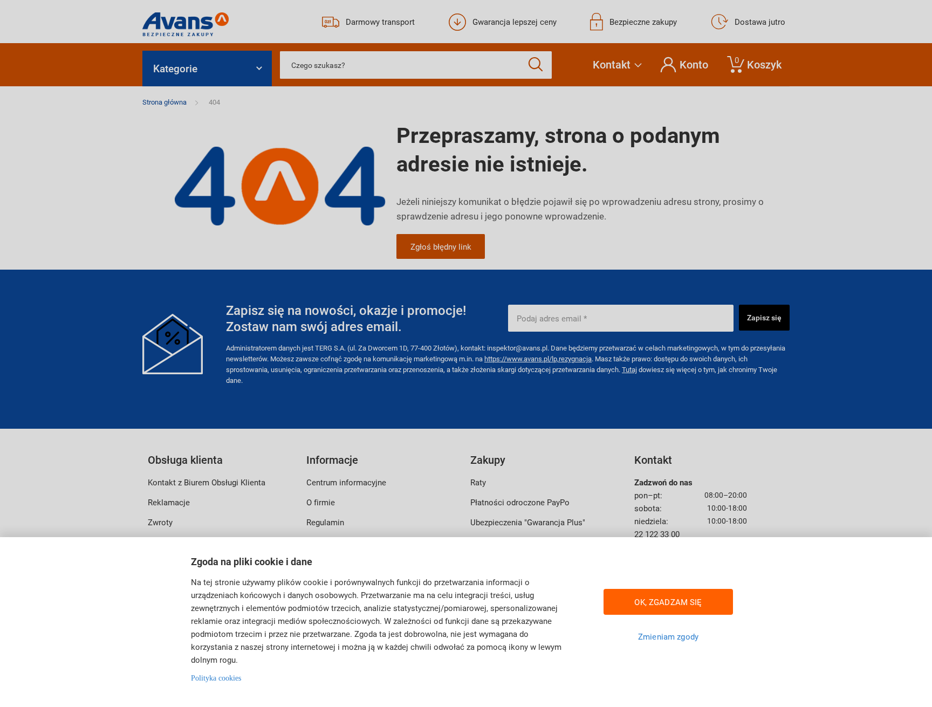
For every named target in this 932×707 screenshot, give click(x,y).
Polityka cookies (216, 678)
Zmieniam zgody (668, 636)
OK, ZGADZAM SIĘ (668, 601)
